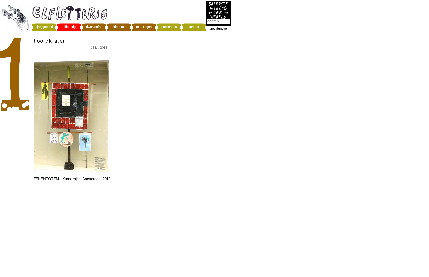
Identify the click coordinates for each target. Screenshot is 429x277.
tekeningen (144, 27)
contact (193, 27)
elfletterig (69, 27)
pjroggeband (44, 27)
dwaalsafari (94, 27)
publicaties (169, 27)
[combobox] (218, 21)
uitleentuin (119, 27)
